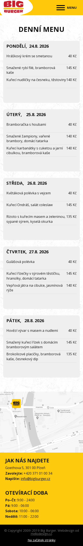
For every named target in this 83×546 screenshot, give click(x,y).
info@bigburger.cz (35, 478)
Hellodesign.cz (41, 533)
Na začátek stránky (42, 540)
